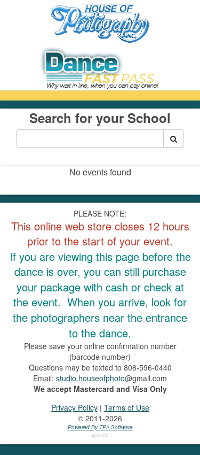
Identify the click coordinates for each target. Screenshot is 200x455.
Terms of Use (126, 407)
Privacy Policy (74, 407)
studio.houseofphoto (90, 378)
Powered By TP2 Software (100, 427)
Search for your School (100, 118)
